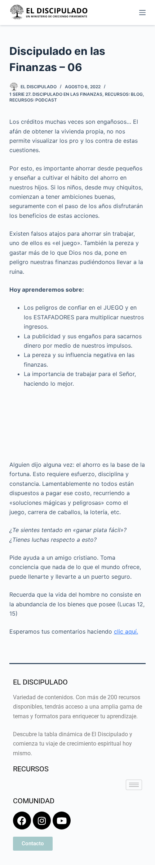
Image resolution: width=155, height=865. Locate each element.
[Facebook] (22, 820)
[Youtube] (62, 820)
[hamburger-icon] (134, 785)
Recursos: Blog (124, 94)
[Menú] (142, 12)
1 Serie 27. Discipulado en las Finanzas (55, 94)
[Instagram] (42, 820)
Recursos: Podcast (33, 100)
